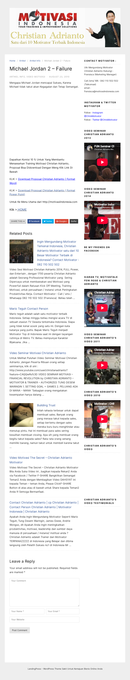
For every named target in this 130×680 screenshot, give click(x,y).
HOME (22, 209)
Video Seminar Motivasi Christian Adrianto (38, 353)
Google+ (63, 221)
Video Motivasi (35, 76)
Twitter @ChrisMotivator (104, 119)
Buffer (74, 221)
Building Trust (46, 405)
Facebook (34, 221)
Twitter (49, 221)
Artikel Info (17, 76)
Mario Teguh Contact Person (29, 308)
